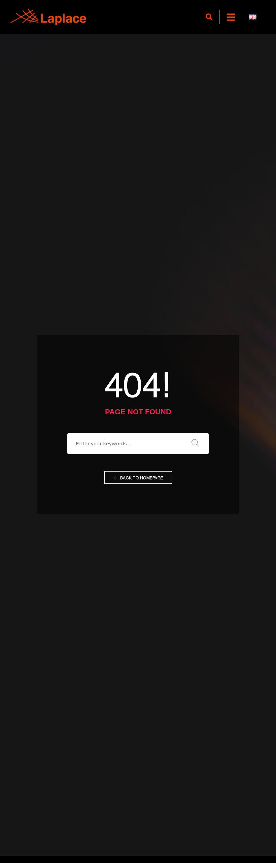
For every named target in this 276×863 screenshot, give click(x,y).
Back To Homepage (141, 477)
